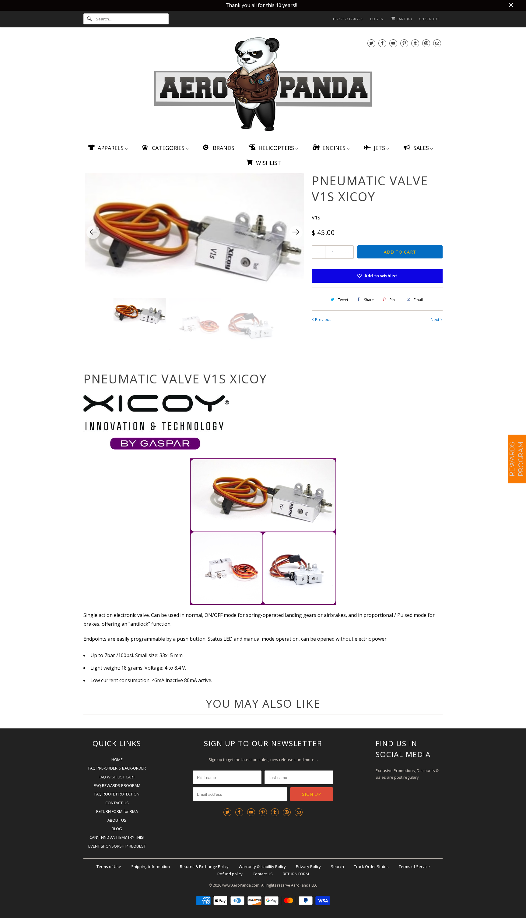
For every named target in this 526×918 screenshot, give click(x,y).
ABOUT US (116, 820)
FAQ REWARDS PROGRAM (117, 785)
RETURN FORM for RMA (117, 811)
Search (337, 866)
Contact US (263, 874)
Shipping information (150, 866)
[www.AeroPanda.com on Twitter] (371, 43)
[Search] (89, 18)
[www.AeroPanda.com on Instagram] (426, 43)
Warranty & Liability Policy (262, 866)
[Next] (296, 232)
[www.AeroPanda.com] (263, 85)
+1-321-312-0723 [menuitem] (347, 18)
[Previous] (93, 232)
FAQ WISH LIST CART (117, 777)
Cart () (403, 18)
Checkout (429, 18)
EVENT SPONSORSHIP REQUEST (117, 846)
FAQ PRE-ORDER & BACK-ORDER (117, 768)
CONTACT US (117, 803)
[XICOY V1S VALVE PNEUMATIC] (194, 232)
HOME (117, 759)
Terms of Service (414, 866)
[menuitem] (107, 147)
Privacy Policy (308, 866)
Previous (322, 319)
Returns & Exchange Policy (204, 866)
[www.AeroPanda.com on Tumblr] (415, 43)
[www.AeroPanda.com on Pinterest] (404, 43)
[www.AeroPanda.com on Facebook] (382, 43)
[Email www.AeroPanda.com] (437, 43)
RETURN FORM (296, 874)
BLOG (117, 828)
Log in (377, 18)
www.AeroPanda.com (240, 885)
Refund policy (230, 874)
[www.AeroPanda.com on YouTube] (393, 43)
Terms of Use (108, 866)
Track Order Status (371, 866)
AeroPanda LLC (304, 885)
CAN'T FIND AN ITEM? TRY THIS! (116, 837)
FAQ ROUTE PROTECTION (116, 794)
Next (435, 319)
